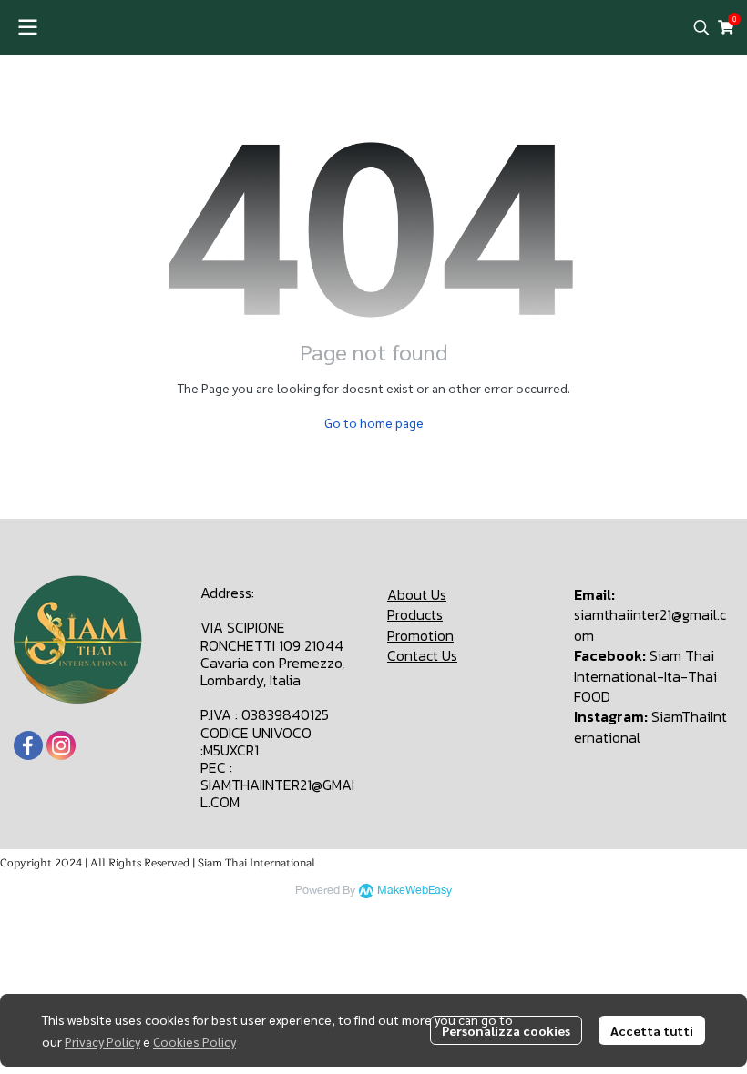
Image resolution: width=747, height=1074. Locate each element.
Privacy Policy (102, 1041)
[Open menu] (27, 27)
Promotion (420, 635)
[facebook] (28, 745)
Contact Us (422, 655)
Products (415, 614)
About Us (416, 594)
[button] (701, 27)
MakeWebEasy (414, 890)
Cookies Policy (194, 1041)
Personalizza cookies (506, 1030)
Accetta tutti (651, 1030)
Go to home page (374, 422)
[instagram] (61, 745)
